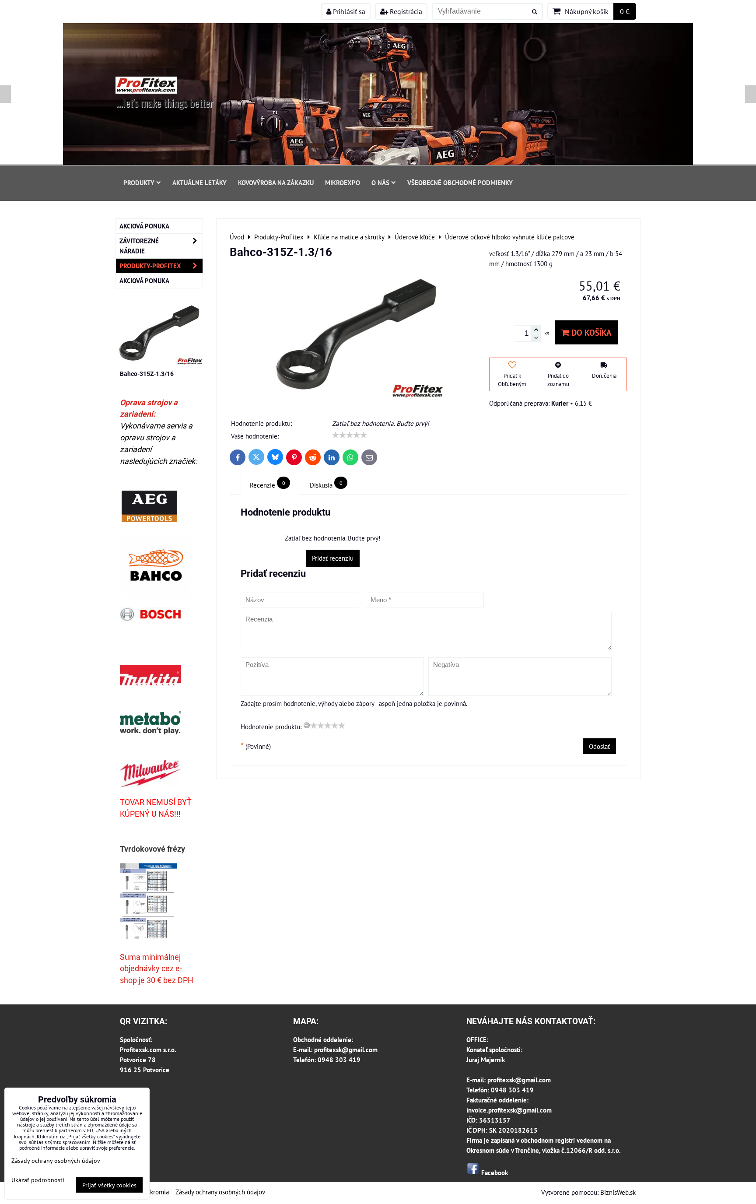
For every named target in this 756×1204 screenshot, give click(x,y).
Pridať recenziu (333, 558)
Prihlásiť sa (348, 11)
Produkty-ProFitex (150, 265)
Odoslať (599, 746)
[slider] (349, 435)
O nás (380, 182)
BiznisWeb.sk (618, 1192)
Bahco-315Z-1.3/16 (147, 373)
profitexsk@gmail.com (346, 1049)
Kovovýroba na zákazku (276, 182)
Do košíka (590, 332)
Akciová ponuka (144, 225)
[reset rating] (306, 725)
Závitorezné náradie (139, 245)
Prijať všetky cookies (109, 1185)
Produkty (138, 182)
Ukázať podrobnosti (37, 1179)
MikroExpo (342, 182)
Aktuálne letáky (199, 182)
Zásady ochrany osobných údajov (220, 1191)
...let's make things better (164, 102)
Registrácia (405, 11)
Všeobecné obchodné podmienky (460, 182)
